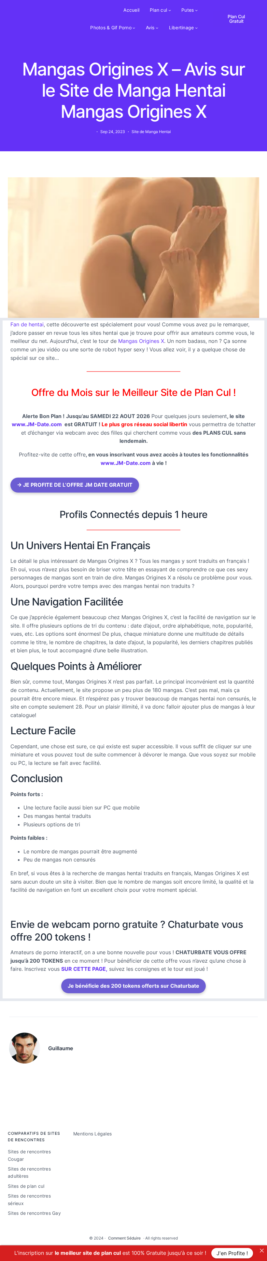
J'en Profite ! (232, 1253)
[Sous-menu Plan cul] (169, 10)
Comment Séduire (124, 1238)
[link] (262, 1250)
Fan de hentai (27, 324)
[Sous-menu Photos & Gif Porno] (134, 27)
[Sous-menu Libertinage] (196, 27)
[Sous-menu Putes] (196, 10)
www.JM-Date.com (37, 424)
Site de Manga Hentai (151, 131)
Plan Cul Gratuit (236, 19)
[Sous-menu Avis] (157, 27)
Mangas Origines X (141, 341)
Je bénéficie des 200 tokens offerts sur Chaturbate (133, 986)
